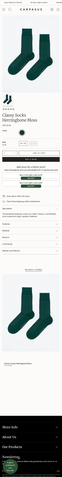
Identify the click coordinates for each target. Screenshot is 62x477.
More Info (10, 427)
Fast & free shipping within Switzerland (23, 201)
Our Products (12, 447)
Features (6, 224)
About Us (9, 437)
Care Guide (7, 244)
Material (5, 231)
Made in (5, 237)
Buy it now (31, 159)
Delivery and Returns (11, 251)
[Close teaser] (18, 458)
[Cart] (58, 9)
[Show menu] (4, 9)
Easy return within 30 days (18, 196)
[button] (10, 466)
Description (7, 208)
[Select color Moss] (22, 135)
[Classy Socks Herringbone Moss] (31, 317)
